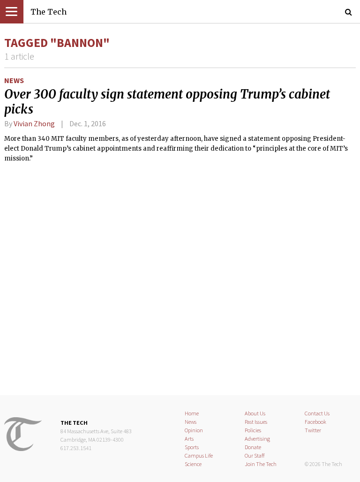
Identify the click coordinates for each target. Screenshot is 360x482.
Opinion (194, 430)
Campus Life (199, 455)
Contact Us (317, 413)
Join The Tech (261, 463)
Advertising (257, 438)
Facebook (315, 421)
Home (192, 413)
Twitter (313, 430)
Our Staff (255, 455)
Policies (253, 430)
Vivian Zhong (34, 123)
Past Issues (256, 421)
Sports (192, 447)
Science (193, 463)
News (14, 80)
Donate (253, 447)
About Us (255, 413)
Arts (189, 438)
